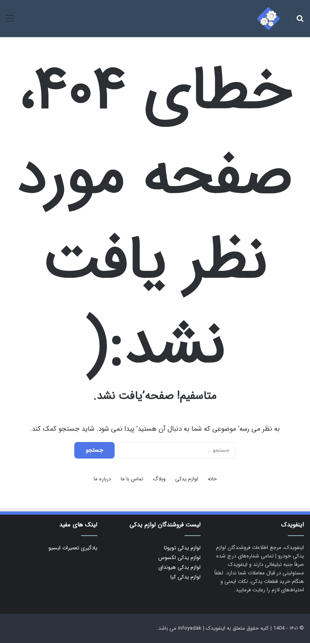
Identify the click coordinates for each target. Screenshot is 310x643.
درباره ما (102, 479)
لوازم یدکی (186, 479)
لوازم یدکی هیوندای (179, 567)
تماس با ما (132, 479)
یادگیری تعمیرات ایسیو (72, 548)
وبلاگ (159, 479)
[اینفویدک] (268, 18)
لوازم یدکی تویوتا (182, 548)
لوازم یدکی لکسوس (179, 557)
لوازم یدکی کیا (185, 577)
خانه (212, 479)
